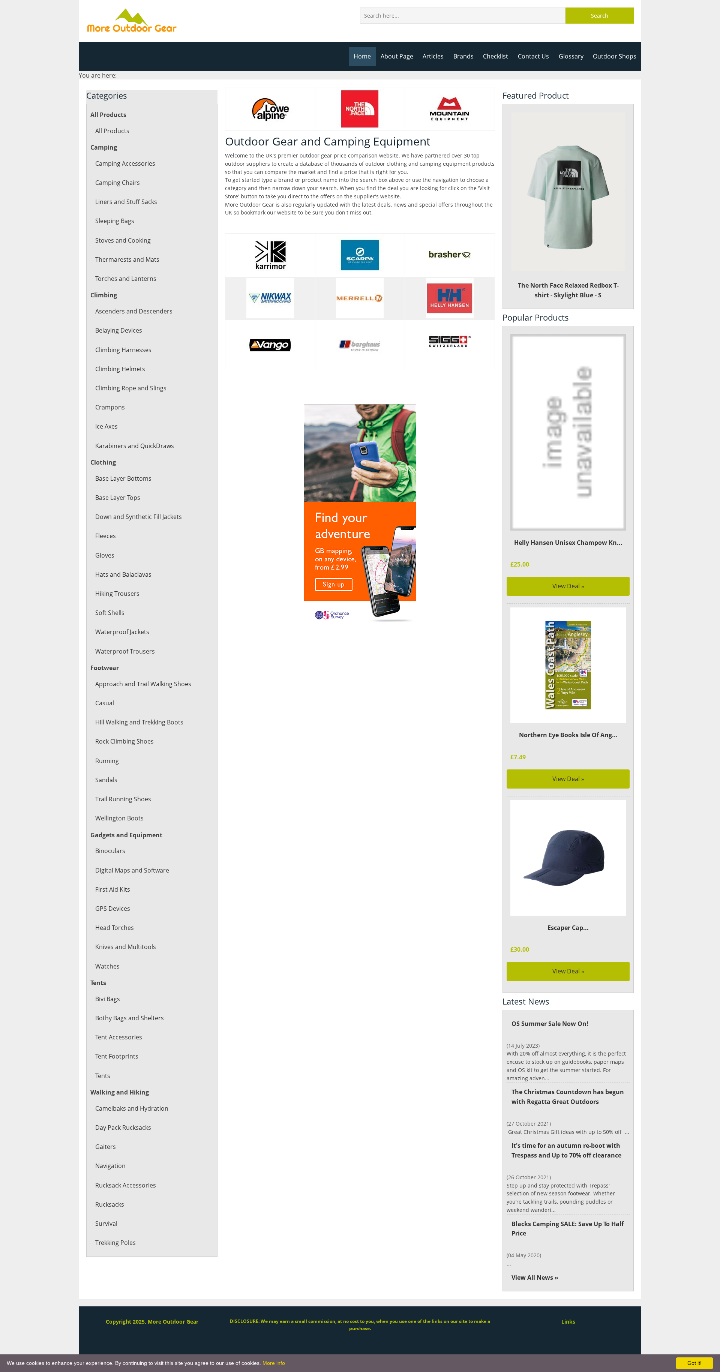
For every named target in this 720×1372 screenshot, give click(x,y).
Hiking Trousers (117, 593)
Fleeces (105, 536)
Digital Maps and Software (132, 870)
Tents (102, 1076)
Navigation (110, 1166)
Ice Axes (106, 426)
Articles (433, 56)
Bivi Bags (107, 999)
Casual (104, 703)
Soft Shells (109, 613)
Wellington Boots (119, 818)
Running (107, 761)
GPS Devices (112, 908)
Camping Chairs (117, 182)
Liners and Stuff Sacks (126, 202)
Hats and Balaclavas (123, 574)
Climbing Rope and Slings (130, 388)
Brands (463, 56)
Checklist (495, 56)
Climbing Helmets (120, 369)
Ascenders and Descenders (133, 311)
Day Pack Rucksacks (123, 1127)
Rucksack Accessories (125, 1185)
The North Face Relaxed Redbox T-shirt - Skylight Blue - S (568, 290)
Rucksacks (109, 1204)
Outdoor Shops (614, 56)
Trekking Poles (115, 1243)
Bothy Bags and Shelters (129, 1018)
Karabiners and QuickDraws (134, 446)
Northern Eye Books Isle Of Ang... (568, 735)
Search (599, 15)
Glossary (571, 56)
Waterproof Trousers (125, 651)
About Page (397, 56)
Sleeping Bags (114, 221)
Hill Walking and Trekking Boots (139, 722)
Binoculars (110, 851)
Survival (106, 1223)
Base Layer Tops (117, 497)
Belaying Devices (118, 330)
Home (362, 56)
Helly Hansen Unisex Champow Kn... (568, 542)
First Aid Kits (112, 889)
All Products (112, 131)
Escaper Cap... (568, 928)
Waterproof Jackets (122, 632)
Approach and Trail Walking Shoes (143, 684)
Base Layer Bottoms (123, 478)
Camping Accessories (125, 163)
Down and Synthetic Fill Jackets (138, 517)
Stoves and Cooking (123, 240)
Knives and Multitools (125, 947)
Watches (107, 966)
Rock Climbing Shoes (124, 741)
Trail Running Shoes (123, 799)
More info (273, 1363)
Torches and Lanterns (125, 278)
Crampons (110, 407)
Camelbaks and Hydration (131, 1108)
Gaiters (105, 1147)
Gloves (104, 555)
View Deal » (568, 586)
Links (568, 1321)
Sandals (106, 780)
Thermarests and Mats (127, 259)
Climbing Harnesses (123, 350)
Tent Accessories (118, 1037)
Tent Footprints (116, 1056)
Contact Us (533, 56)
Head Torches (114, 928)
